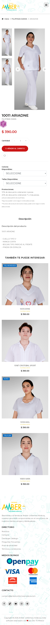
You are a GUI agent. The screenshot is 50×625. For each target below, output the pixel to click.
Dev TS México (38, 621)
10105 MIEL (25, 422)
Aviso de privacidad (9, 545)
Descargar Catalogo (10, 538)
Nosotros (5, 531)
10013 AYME (25, 309)
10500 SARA (25, 479)
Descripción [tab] (25, 219)
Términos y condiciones (11, 549)
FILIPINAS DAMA (19, 19)
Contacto (5, 535)
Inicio (6, 19)
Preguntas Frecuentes (11, 542)
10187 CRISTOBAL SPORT (25, 366)
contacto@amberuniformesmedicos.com (18, 596)
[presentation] (17, 69)
